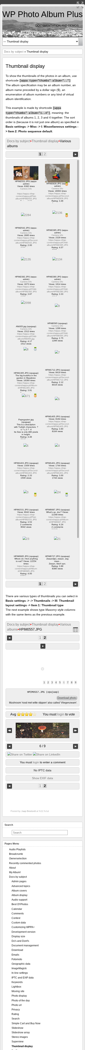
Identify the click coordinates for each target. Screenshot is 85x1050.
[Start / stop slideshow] (42, 646)
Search (16, 1018)
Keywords (17, 982)
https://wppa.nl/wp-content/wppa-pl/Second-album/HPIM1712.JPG (57, 377)
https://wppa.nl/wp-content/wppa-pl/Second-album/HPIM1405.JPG (57, 424)
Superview (18, 1041)
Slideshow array (21, 1032)
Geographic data (21, 963)
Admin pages (19, 881)
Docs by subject (14, 51)
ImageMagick (19, 968)
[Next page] (75, 154)
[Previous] (9, 746)
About (12, 867)
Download (17, 950)
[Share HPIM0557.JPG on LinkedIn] (46, 754)
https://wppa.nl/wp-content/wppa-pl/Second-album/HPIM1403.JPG (26, 470)
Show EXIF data (42, 778)
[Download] (66, 697)
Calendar (17, 909)
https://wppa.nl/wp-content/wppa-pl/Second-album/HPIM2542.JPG (26, 240)
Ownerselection (18, 858)
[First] (9, 730)
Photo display (19, 995)
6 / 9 (42, 746)
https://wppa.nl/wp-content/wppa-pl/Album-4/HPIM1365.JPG (26, 385)
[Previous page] (9, 637)
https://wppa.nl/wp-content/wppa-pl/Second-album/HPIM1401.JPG (57, 470)
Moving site (18, 991)
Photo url (17, 1005)
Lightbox (16, 986)
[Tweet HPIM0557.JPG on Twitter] (19, 754)
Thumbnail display (45, 141)
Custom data (19, 922)
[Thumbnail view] (75, 629)
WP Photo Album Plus (42, 14)
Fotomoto (17, 959)
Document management (25, 945)
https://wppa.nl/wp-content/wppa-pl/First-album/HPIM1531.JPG (26, 517)
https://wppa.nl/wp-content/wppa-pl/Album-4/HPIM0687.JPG (57, 519)
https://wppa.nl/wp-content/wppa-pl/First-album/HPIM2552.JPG (26, 196)
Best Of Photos (20, 904)
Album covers (19, 890)
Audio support (19, 899)
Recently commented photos (25, 863)
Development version (23, 931)
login (60, 714)
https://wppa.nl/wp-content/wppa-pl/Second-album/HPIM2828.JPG (57, 196)
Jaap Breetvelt (28, 811)
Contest (16, 918)
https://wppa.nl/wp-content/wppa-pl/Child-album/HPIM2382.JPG (26, 289)
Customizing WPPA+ (23, 927)
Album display (19, 895)
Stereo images (20, 1037)
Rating (15, 1014)
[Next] (75, 746)
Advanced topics (21, 886)
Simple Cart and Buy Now (26, 1023)
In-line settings (20, 972)
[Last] (75, 730)
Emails (15, 954)
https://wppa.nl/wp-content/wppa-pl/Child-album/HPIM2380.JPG (57, 289)
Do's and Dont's (20, 941)
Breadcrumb (16, 854)
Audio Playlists (17, 849)
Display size (18, 936)
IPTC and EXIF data (23, 977)
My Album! (15, 872)
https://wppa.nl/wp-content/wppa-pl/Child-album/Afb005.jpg (26, 336)
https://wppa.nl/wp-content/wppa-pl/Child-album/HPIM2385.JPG (57, 242)
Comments (18, 913)
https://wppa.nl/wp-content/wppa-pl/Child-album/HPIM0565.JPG (57, 333)
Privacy (16, 1009)
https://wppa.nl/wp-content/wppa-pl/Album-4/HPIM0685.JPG (26, 568)
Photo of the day (21, 1000)
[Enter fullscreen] (80, 5)
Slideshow (17, 1028)
